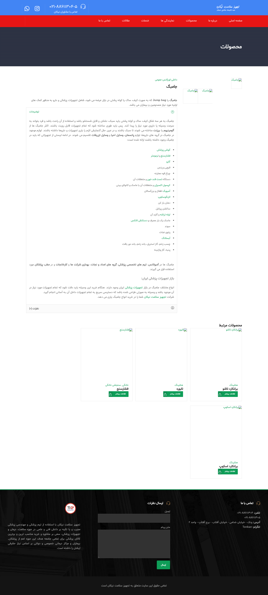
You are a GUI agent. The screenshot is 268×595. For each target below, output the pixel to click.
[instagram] (37, 9)
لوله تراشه (165, 215)
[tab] (101, 112)
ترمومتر (155, 156)
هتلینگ (233, 385)
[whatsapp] (27, 9)
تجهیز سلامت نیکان (155, 297)
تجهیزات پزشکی (134, 287)
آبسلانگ (166, 238)
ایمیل (167, 511)
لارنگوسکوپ (164, 197)
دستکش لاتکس (139, 220)
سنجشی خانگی (113, 385)
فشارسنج (165, 156)
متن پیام (165, 527)
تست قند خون (154, 179)
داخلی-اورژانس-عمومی (166, 80)
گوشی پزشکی (163, 150)
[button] (189, 20)
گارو (168, 162)
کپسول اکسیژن (162, 185)
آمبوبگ (166, 191)
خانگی (125, 385)
